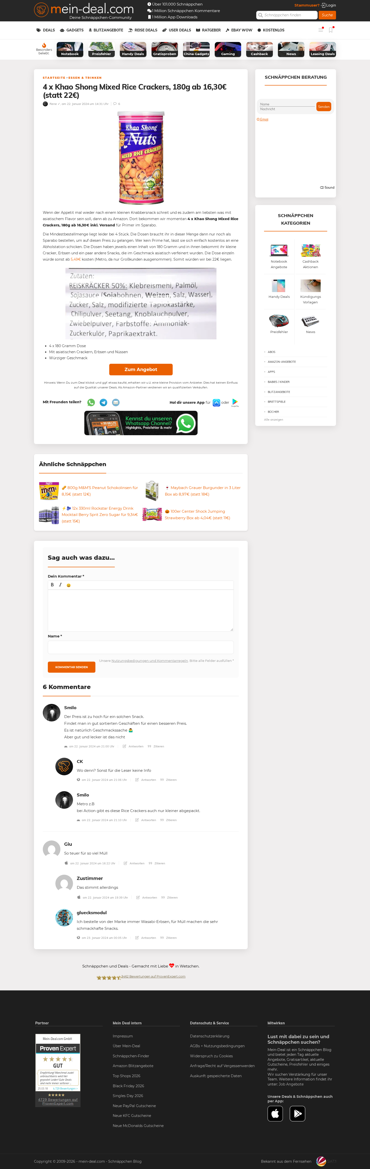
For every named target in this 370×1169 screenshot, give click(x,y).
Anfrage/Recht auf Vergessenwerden (222, 1066)
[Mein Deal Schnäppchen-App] (301, 1113)
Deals (49, 30)
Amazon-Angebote (282, 362)
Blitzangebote (108, 30)
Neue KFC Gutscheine (132, 1115)
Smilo (70, 707)
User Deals (180, 30)
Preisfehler (298, 1064)
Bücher (273, 412)
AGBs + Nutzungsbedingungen (217, 1046)
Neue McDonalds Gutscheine (138, 1125)
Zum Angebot (141, 369)
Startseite (54, 77)
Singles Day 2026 (128, 1096)
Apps (271, 372)
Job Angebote (291, 1084)
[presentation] (52, 585)
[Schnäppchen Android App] (234, 402)
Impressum (123, 1036)
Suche (327, 15)
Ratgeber (211, 30)
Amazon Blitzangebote (133, 1066)
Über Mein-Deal (126, 1046)
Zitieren (158, 746)
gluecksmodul (92, 912)
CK (80, 761)
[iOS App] (216, 402)
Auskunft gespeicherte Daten (216, 1076)
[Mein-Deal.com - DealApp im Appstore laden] (279, 1113)
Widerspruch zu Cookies (211, 1056)
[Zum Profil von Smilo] (51, 712)
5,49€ (76, 259)
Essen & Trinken (85, 77)
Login (330, 5)
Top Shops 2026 (126, 1076)
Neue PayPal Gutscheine (134, 1106)
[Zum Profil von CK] (64, 766)
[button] (52, 585)
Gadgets (75, 30)
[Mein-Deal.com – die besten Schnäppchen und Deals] (84, 10)
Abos (271, 352)
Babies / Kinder (279, 382)
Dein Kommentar (66, 576)
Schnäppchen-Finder (131, 1056)
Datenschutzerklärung (210, 1036)
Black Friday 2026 (128, 1086)
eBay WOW (241, 30)
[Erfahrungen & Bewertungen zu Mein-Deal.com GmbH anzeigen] (58, 1070)
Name (55, 636)
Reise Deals (146, 30)
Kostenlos (273, 30)
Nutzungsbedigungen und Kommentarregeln (150, 661)
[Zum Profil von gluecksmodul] (64, 917)
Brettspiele (276, 402)
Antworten (135, 746)
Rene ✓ (54, 104)
